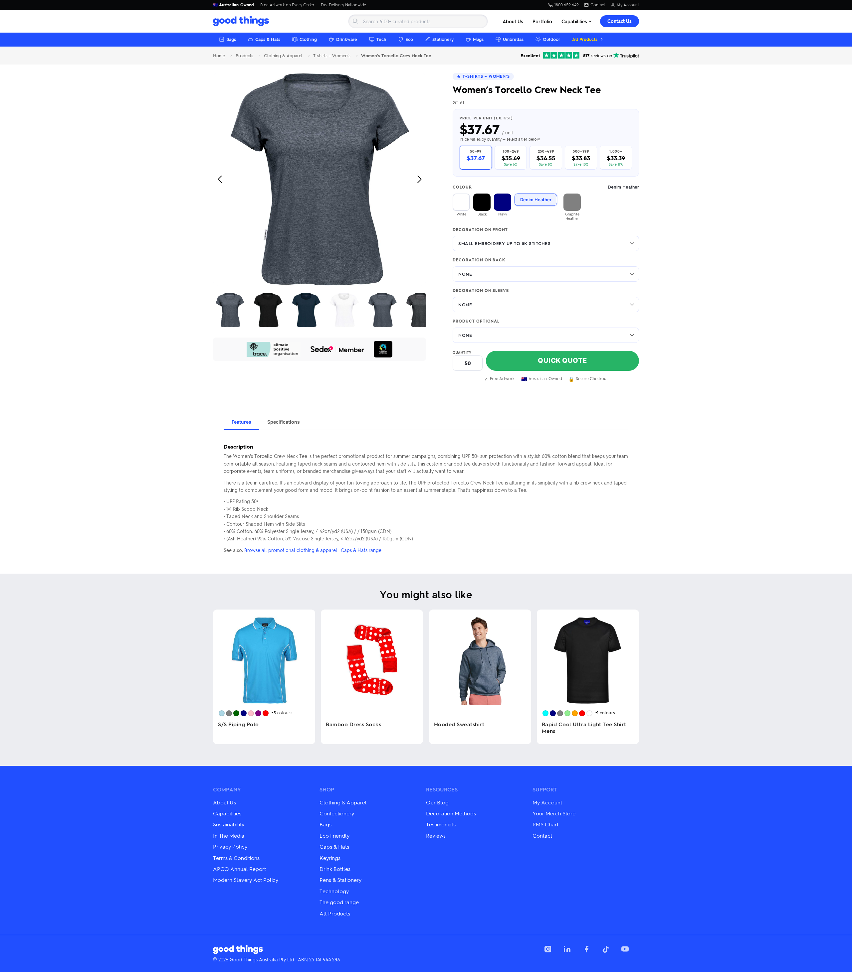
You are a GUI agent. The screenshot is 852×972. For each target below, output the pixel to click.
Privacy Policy (230, 846)
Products (244, 55)
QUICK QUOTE (562, 360)
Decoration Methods (451, 813)
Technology (334, 891)
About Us (513, 21)
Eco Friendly (334, 835)
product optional (476, 321)
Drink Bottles (335, 868)
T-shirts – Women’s (331, 55)
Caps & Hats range (361, 550)
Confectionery (337, 813)
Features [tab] (241, 422)
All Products (584, 39)
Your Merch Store (553, 813)
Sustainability (228, 824)
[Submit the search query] (355, 21)
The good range (339, 902)
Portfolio (542, 21)
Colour (546, 187)
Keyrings (330, 857)
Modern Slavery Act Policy (245, 879)
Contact (597, 5)
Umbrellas (513, 39)
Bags (231, 39)
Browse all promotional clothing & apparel (290, 550)
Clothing (308, 39)
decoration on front (480, 229)
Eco (409, 39)
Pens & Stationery (340, 879)
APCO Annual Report (239, 868)
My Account (628, 5)
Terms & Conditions (236, 857)
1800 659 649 (566, 5)
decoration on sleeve (481, 290)
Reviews (436, 835)
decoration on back (479, 260)
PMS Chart (545, 824)
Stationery (443, 39)
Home (219, 55)
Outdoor (551, 39)
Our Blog (437, 802)
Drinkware (346, 39)
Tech (381, 39)
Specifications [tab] (283, 422)
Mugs (478, 39)
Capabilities (574, 21)
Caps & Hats (267, 39)
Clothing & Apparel (283, 55)
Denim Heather (535, 199)
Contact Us (619, 21)
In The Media (228, 835)
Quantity (462, 352)
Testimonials (441, 824)
